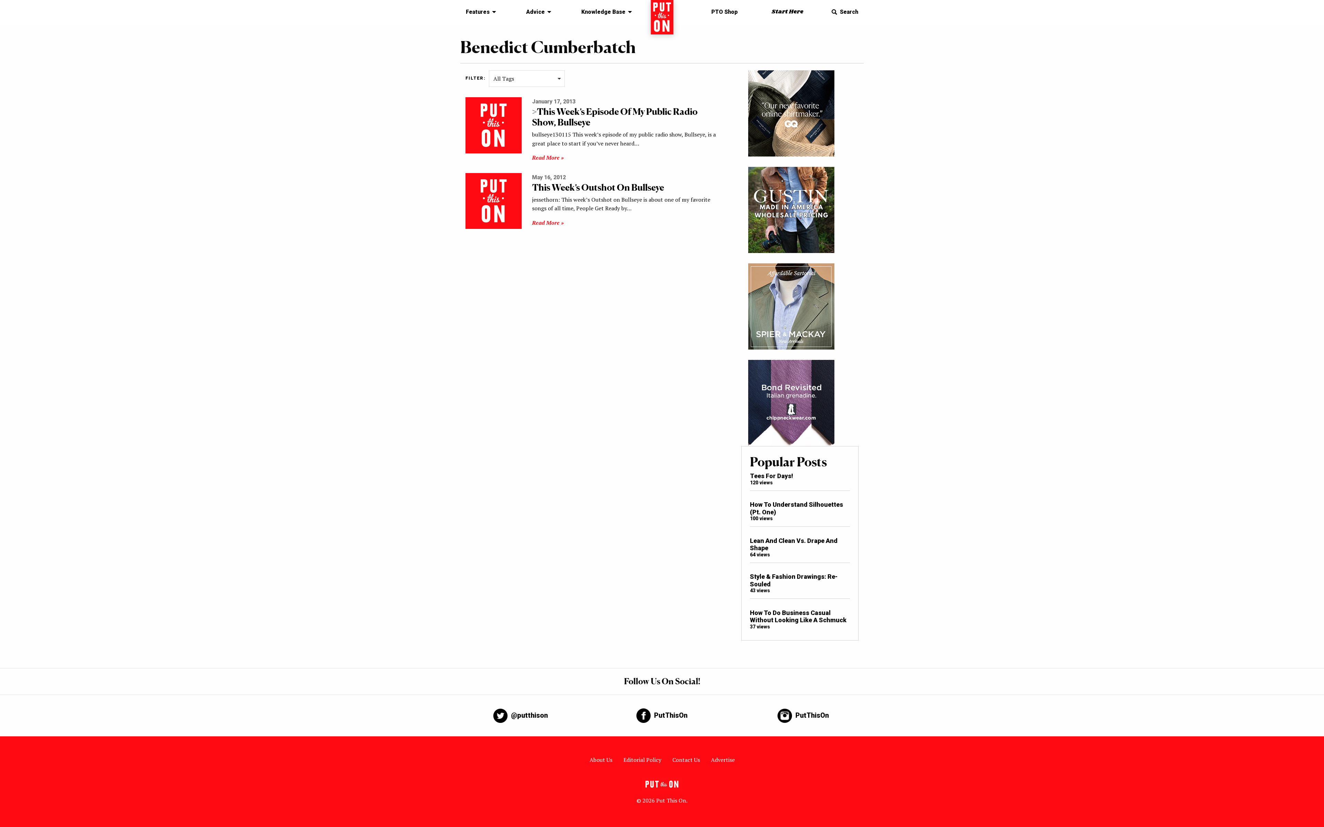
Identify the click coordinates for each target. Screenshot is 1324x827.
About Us (601, 760)
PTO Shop (724, 12)
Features (478, 12)
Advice (535, 12)
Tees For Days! (771, 476)
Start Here (787, 12)
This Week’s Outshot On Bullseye (598, 187)
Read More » (548, 157)
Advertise (723, 760)
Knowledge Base (603, 12)
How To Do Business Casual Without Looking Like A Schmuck (798, 616)
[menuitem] (479, 12)
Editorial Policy (642, 760)
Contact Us (686, 760)
